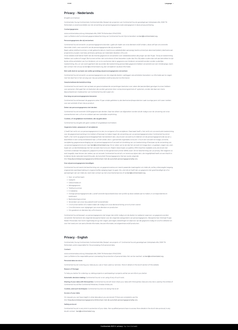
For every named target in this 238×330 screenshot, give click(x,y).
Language (168, 3)
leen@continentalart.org (148, 36)
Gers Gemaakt (132, 326)
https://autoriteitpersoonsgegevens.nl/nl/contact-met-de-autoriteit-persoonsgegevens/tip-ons (102, 159)
